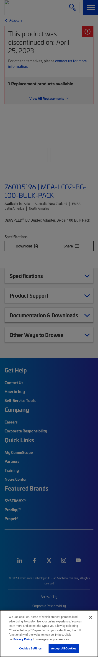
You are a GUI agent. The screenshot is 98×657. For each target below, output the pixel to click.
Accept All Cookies (63, 648)
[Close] (91, 617)
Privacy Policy (22, 639)
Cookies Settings (30, 648)
